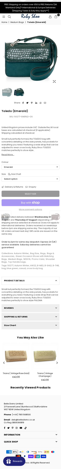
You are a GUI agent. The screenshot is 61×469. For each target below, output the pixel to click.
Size (11, 174)
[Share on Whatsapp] (40, 102)
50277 (10, 265)
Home (4, 22)
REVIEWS (9, 308)
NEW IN (26, 259)
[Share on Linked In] (36, 102)
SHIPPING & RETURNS (16, 316)
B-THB (56, 265)
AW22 (33, 265)
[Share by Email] (45, 102)
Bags (43, 253)
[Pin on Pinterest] (32, 102)
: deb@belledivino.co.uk (22, 419)
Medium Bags (17, 22)
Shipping (6, 132)
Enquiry (32, 187)
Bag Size (34, 253)
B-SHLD (48, 265)
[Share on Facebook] (23, 102)
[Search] (9, 16)
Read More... (8, 154)
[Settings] (50, 16)
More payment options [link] (30, 209)
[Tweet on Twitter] (27, 102)
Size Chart (16, 174)
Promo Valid (38, 259)
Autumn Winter (21, 253)
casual (22, 268)
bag (4, 268)
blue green (12, 268)
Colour (5, 162)
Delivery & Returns (13, 187)
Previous (4, 57)
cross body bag (35, 268)
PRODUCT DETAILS (14, 280)
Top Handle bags (17, 261)
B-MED (40, 265)
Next (57, 57)
